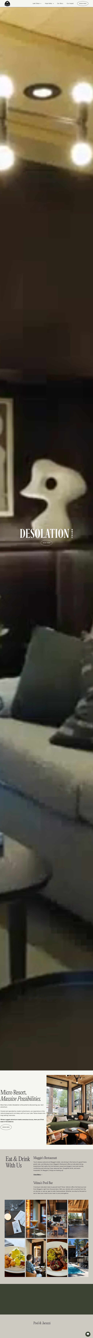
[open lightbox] (15, 1219)
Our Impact (70, 3)
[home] (11, 3)
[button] (37, 3)
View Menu (37, 1174)
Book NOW (82, 3)
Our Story (60, 3)
